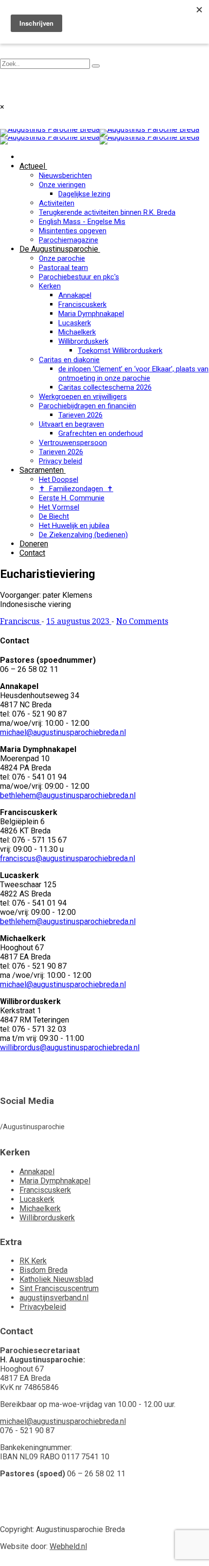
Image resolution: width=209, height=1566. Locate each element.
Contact (32, 553)
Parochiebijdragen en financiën (87, 405)
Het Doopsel (58, 479)
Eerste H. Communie (71, 498)
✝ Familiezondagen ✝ (76, 488)
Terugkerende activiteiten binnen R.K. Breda (107, 212)
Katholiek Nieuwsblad (56, 1279)
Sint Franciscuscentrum (59, 1288)
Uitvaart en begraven (71, 424)
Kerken (50, 286)
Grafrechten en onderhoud (100, 433)
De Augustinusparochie (58, 249)
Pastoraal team (63, 267)
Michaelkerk (77, 332)
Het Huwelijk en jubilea (74, 525)
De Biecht (54, 516)
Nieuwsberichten (65, 175)
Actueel (32, 166)
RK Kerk (33, 1260)
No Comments (142, 621)
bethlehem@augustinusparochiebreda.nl (68, 795)
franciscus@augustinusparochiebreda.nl (67, 858)
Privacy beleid (60, 461)
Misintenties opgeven (72, 230)
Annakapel (74, 295)
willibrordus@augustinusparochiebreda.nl (69, 1047)
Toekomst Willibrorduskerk (120, 350)
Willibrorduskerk (83, 341)
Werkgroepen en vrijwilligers (83, 396)
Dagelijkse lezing (84, 194)
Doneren (33, 543)
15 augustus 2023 (78, 621)
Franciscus (20, 621)
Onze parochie (62, 258)
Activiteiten (56, 203)
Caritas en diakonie (69, 359)
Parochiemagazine (68, 240)
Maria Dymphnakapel (91, 313)
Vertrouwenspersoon (73, 442)
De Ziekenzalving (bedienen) (83, 534)
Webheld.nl (68, 1546)
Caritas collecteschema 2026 (105, 387)
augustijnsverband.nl (53, 1297)
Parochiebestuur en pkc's (79, 276)
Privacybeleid (42, 1306)
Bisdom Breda (43, 1270)
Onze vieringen (62, 184)
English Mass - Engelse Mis (82, 221)
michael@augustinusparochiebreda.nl (63, 732)
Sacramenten (41, 470)
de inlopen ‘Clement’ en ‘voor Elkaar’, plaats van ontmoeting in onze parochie (133, 374)
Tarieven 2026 (80, 415)
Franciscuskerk (82, 304)
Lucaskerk (74, 323)
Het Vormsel (59, 507)
